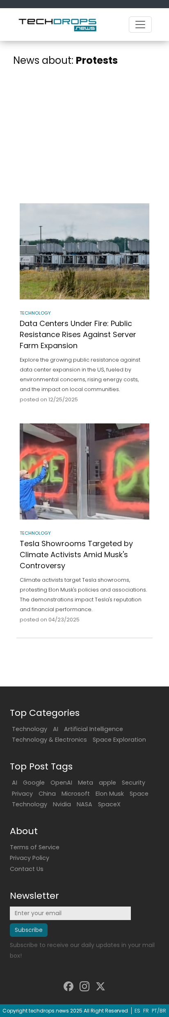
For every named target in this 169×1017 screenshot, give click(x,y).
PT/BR (159, 1010)
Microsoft (76, 794)
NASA (84, 804)
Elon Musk (110, 794)
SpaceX (109, 804)
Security (133, 782)
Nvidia (62, 804)
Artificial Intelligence (93, 729)
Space (139, 794)
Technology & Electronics (49, 740)
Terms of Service (34, 847)
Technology (29, 729)
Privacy (22, 794)
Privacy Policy (29, 858)
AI (55, 729)
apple (107, 782)
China (47, 794)
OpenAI (61, 782)
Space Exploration (119, 740)
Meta (85, 782)
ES (137, 1010)
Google (34, 782)
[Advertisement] (84, 136)
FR (146, 1010)
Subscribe (29, 930)
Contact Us (26, 869)
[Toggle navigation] (140, 24)
